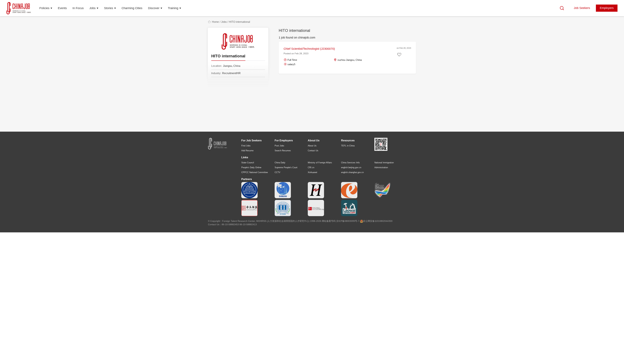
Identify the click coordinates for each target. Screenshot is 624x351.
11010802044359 (383, 221)
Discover (153, 8)
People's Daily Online (251, 167)
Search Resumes (283, 150)
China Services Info (350, 162)
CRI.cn (311, 167)
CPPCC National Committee (254, 172)
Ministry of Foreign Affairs (320, 162)
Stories (108, 8)
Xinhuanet (312, 172)
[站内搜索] (562, 8)
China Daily (280, 162)
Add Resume (247, 150)
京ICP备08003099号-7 (347, 221)
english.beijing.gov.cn (351, 167)
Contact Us (313, 150)
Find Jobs (246, 145)
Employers (607, 8)
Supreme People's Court (286, 167)
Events (62, 8)
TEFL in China (348, 145)
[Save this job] (399, 54)
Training (173, 8)
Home (215, 21)
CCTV (277, 172)
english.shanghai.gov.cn (352, 172)
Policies (44, 8)
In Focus (78, 8)
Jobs (92, 8)
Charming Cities (132, 8)
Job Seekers (582, 8)
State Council (247, 162)
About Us (312, 145)
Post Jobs (279, 145)
